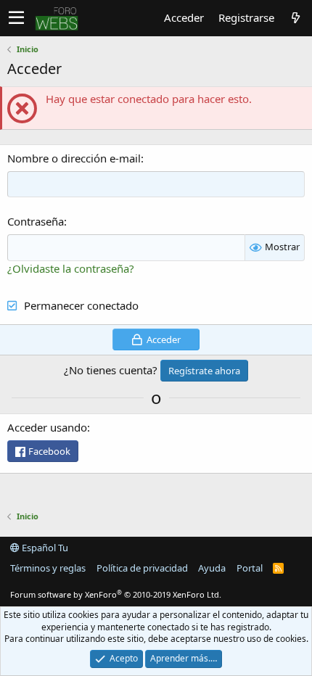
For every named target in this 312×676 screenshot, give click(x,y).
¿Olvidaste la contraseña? (70, 268)
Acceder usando (47, 427)
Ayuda (212, 567)
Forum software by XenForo (115, 594)
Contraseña (35, 221)
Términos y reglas (48, 567)
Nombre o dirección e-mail (74, 158)
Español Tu (44, 547)
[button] (16, 18)
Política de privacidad (142, 567)
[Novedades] (295, 17)
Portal (250, 567)
